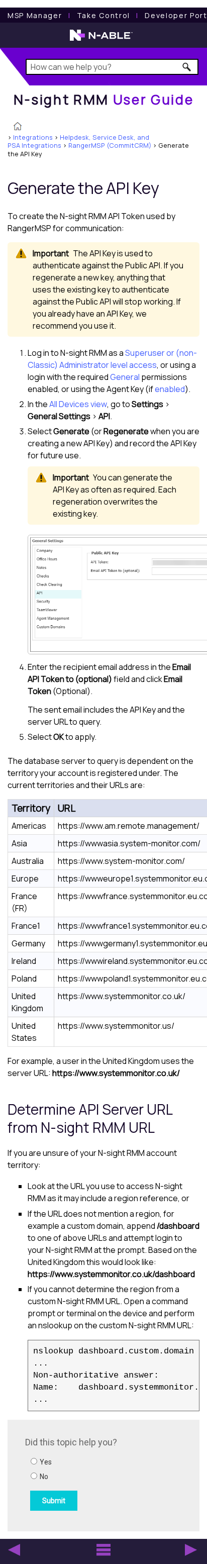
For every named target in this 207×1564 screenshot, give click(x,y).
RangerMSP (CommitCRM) (109, 145)
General (125, 376)
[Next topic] (190, 1549)
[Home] (18, 127)
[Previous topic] (14, 1549)
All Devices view (78, 404)
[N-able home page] (101, 39)
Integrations (33, 137)
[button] (187, 67)
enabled (170, 389)
